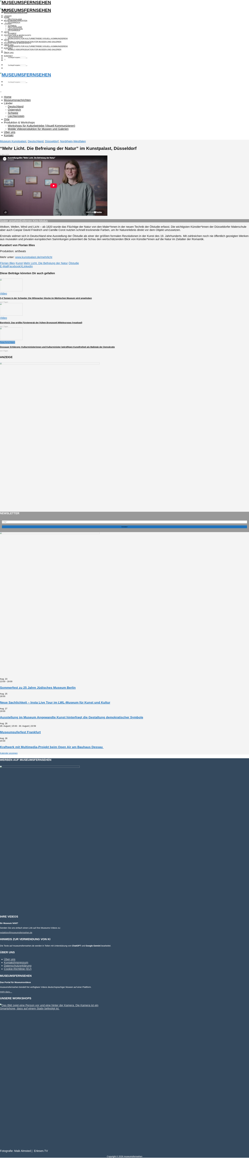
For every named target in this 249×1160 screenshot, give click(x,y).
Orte (6, 32)
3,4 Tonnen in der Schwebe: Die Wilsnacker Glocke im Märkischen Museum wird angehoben (46, 298)
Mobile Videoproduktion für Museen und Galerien (34, 42)
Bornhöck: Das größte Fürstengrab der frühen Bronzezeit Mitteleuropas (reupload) (41, 322)
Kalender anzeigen (9, 753)
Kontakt (8, 56)
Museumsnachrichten (15, 13)
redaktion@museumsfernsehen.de (16, 932)
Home (7, 17)
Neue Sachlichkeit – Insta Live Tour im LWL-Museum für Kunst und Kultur (55, 702)
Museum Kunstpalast (13, 141)
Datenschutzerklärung (17, 965)
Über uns (9, 53)
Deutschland (15, 27)
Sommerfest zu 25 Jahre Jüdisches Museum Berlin (38, 687)
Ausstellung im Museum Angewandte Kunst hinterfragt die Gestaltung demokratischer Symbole (71, 717)
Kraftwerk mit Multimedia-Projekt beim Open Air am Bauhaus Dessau (52, 747)
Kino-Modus (40, 220)
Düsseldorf (52, 141)
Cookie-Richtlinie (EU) (18, 968)
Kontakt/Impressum (16, 962)
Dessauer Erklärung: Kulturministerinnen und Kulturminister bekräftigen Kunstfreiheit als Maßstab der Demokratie (57, 347)
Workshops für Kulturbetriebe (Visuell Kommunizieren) (38, 38)
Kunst (19, 263)
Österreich (14, 22)
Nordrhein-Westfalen (73, 141)
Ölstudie (74, 263)
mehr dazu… (6, 992)
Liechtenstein (15, 37)
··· (5, 59)
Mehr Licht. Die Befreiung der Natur (46, 263)
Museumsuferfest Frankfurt (20, 732)
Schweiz (12, 33)
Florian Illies (7, 263)
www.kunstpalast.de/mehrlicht (33, 257)
